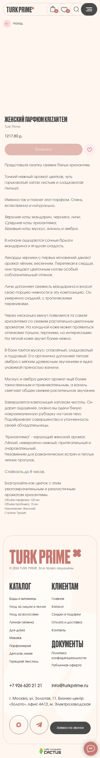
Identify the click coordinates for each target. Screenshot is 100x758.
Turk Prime (19, 9)
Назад (18, 23)
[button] (70, 728)
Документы (67, 643)
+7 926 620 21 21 (25, 686)
